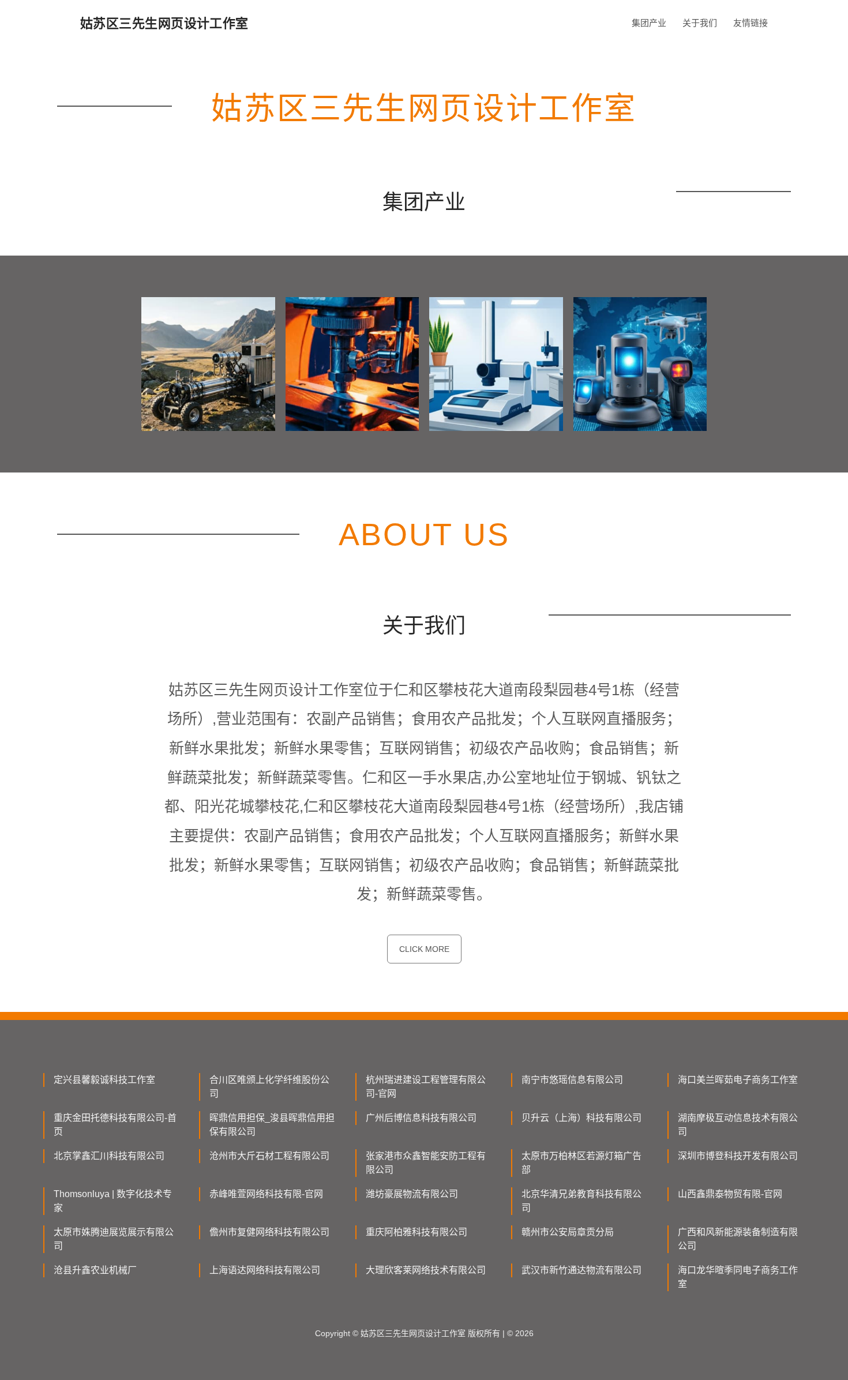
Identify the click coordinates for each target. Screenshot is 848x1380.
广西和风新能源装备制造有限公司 (738, 1239)
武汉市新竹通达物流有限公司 (581, 1270)
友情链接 (750, 23)
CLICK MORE (424, 949)
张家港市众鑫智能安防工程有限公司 (426, 1163)
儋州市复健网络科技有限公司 (269, 1232)
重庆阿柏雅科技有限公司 (416, 1232)
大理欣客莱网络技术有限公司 (426, 1270)
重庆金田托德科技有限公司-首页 (115, 1125)
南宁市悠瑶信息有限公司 (572, 1080)
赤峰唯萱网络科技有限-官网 (266, 1194)
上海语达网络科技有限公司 (264, 1270)
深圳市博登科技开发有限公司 (738, 1156)
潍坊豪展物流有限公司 (412, 1194)
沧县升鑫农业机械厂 (95, 1270)
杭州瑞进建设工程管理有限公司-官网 (426, 1086)
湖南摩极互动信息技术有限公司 (738, 1125)
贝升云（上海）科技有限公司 (581, 1118)
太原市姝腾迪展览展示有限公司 (114, 1239)
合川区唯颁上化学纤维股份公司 (269, 1086)
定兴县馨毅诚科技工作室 (104, 1080)
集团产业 (649, 23)
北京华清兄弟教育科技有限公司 (581, 1201)
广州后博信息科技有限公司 (421, 1118)
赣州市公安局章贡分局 (567, 1232)
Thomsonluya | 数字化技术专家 (113, 1201)
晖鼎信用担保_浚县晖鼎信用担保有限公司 (272, 1125)
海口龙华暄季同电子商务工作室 (738, 1277)
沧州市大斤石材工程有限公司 (269, 1156)
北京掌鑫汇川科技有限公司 (109, 1156)
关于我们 (699, 23)
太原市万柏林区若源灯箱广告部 (581, 1163)
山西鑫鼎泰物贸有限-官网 (730, 1194)
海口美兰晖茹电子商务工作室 (738, 1080)
